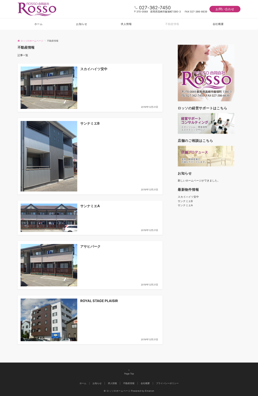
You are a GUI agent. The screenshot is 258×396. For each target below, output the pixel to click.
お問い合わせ (225, 9)
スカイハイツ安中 (188, 196)
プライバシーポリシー (167, 383)
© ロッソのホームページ (117, 391)
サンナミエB (185, 201)
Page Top (129, 373)
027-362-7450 (155, 7)
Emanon (149, 391)
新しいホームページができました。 (199, 180)
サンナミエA (185, 205)
